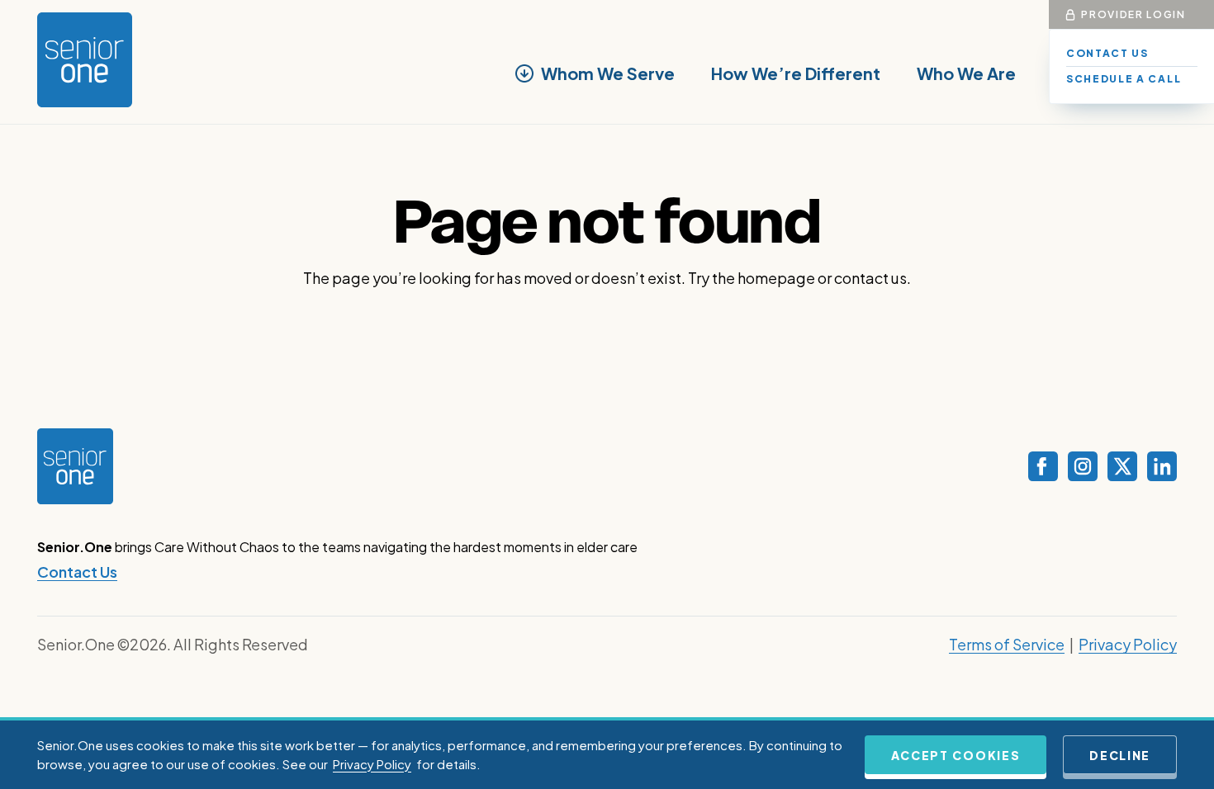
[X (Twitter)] (1122, 466)
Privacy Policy (1128, 644)
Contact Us (1107, 53)
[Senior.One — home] (84, 59)
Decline (1119, 755)
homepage (776, 277)
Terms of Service (1007, 644)
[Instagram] (1083, 466)
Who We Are (966, 73)
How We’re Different (795, 73)
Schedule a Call (1123, 79)
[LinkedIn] (1162, 466)
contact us (870, 277)
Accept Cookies (956, 755)
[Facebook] (1043, 466)
